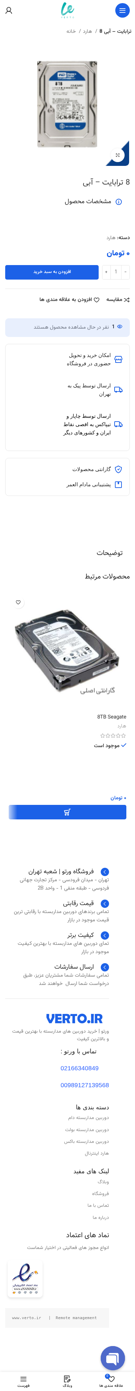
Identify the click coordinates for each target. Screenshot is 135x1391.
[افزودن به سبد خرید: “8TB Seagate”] (67, 812)
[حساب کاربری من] (9, 10)
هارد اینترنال (97, 1153)
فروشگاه (100, 1194)
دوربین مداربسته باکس (86, 1142)
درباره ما (101, 1218)
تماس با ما (98, 1206)
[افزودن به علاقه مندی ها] (18, 602)
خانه (71, 32)
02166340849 (80, 1068)
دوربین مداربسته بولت (87, 1130)
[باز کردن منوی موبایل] (122, 10)
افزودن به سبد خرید (52, 272)
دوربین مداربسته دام (88, 1118)
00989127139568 (85, 1085)
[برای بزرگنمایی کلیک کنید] (118, 155)
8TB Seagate (111, 717)
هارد (88, 32)
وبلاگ (103, 1182)
